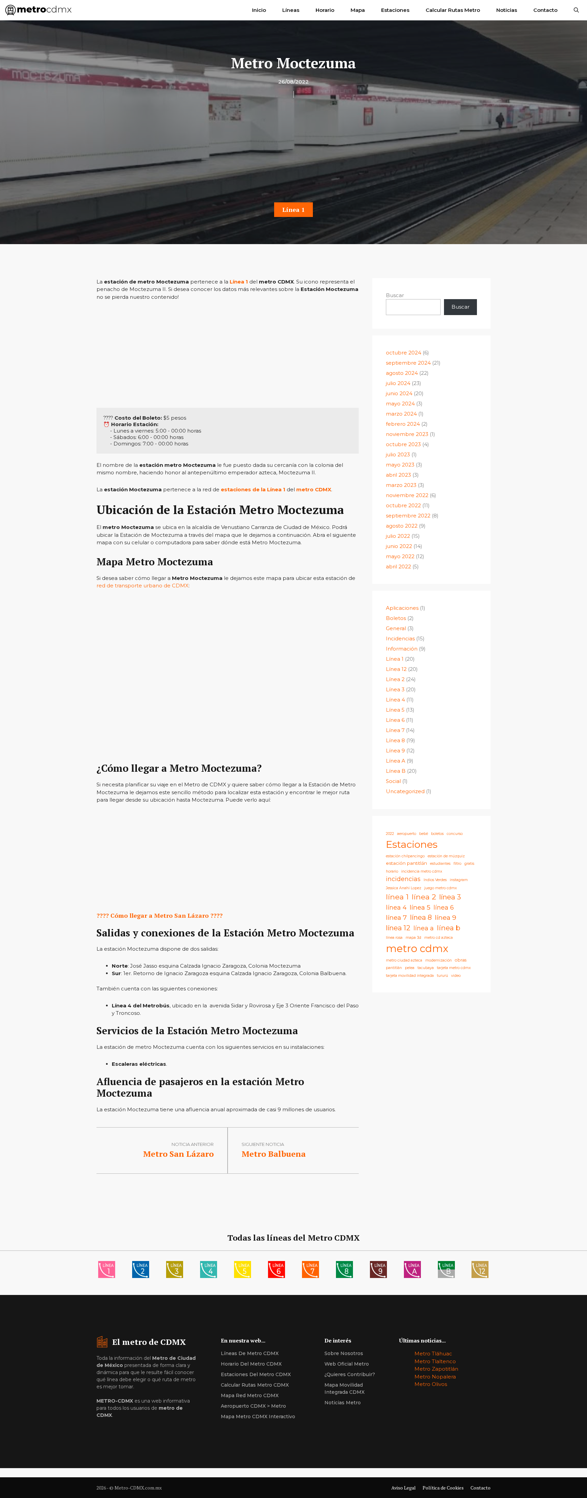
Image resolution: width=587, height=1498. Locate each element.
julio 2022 (398, 536)
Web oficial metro (346, 1364)
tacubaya (425, 968)
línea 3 (450, 897)
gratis (469, 863)
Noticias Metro (342, 1403)
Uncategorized (405, 791)
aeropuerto (406, 834)
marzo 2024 (401, 413)
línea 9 (445, 917)
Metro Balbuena (274, 1153)
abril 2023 (398, 475)
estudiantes (440, 863)
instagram (459, 880)
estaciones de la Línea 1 (253, 489)
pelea (409, 968)
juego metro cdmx (440, 888)
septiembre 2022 (408, 515)
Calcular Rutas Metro (453, 10)
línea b (448, 928)
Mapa (358, 10)
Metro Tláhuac (433, 1353)
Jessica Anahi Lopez (403, 888)
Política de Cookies (443, 1487)
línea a (423, 928)
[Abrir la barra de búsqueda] (576, 10)
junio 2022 (399, 546)
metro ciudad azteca (404, 960)
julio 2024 (398, 383)
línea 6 (443, 907)
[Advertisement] (293, 152)
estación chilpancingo (405, 856)
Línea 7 (395, 730)
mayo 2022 (400, 556)
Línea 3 (395, 689)
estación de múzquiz (446, 856)
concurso (455, 834)
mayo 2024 (400, 403)
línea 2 (424, 896)
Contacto (545, 10)
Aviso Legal (403, 1487)
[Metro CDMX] (38, 10)
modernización (438, 960)
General (396, 628)
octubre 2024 (403, 352)
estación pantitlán (406, 863)
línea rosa (394, 937)
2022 (390, 834)
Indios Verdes (435, 880)
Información (401, 648)
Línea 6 (395, 720)
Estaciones (395, 10)
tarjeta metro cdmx (454, 968)
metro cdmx (417, 948)
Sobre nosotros (343, 1353)
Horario (325, 10)
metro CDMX (313, 489)
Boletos (396, 618)
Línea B (396, 771)
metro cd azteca (438, 937)
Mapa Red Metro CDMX (250, 1395)
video (456, 975)
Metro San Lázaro (178, 1153)
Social (393, 781)
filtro (457, 863)
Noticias (506, 10)
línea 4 (396, 907)
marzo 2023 (401, 485)
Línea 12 (396, 669)
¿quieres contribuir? (349, 1374)
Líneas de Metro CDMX (250, 1353)
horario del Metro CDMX (251, 1364)
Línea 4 (395, 699)
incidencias (403, 878)
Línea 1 (293, 209)
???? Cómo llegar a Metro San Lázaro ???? (159, 915)
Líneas (290, 10)
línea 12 (398, 928)
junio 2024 (399, 393)
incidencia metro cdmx (421, 871)
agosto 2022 (401, 526)
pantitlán (394, 968)
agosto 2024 (402, 373)
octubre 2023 (403, 444)
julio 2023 (398, 454)
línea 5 (420, 907)
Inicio (259, 10)
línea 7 (396, 917)
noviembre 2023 (407, 434)
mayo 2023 (400, 464)
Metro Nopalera (435, 1376)
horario (392, 871)
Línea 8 (395, 740)
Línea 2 (395, 679)
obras (460, 960)
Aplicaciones (402, 608)
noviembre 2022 (407, 495)
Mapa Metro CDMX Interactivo (258, 1416)
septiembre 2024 (408, 363)
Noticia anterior (193, 1144)
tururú (442, 975)
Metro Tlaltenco (435, 1361)
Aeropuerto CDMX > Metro (253, 1406)
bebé (423, 834)
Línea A (395, 760)
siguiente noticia (263, 1144)
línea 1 (397, 896)
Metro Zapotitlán (436, 1369)
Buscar (395, 295)
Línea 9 (395, 750)
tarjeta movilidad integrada (410, 975)
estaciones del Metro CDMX (256, 1374)
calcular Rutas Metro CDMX (255, 1385)
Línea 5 (395, 710)
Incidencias (400, 638)
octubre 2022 (403, 505)
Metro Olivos (430, 1384)
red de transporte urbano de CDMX (142, 585)
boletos (437, 834)
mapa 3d (413, 937)
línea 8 (421, 917)
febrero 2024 (403, 424)
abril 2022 (398, 566)
